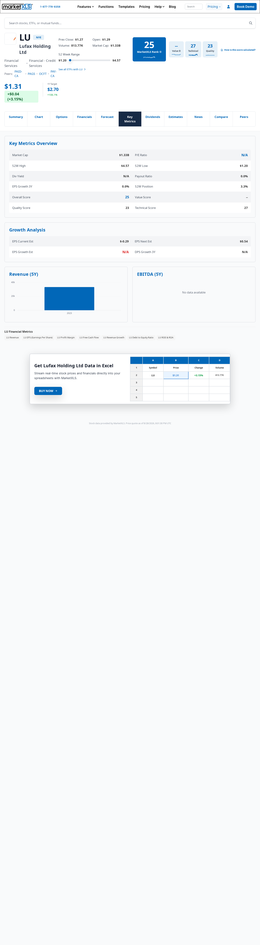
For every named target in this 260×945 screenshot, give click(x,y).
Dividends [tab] (152, 117)
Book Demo (245, 6)
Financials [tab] (84, 117)
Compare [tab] (221, 117)
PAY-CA (54, 73)
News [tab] (198, 117)
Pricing (144, 6)
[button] (85, 6)
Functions (106, 6)
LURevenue (12, 337)
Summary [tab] (16, 117)
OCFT (43, 74)
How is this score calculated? (240, 50)
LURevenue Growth (113, 337)
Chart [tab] (39, 117)
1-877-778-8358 (50, 6)
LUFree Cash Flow (89, 337)
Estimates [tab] (176, 117)
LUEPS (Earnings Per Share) (38, 337)
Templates (126, 6)
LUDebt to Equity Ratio (141, 337)
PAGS (31, 74)
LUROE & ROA (165, 337)
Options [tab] (61, 117)
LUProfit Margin (66, 337)
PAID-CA (18, 73)
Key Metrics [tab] (129, 119)
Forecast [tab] (107, 117)
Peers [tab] (244, 117)
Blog (172, 6)
